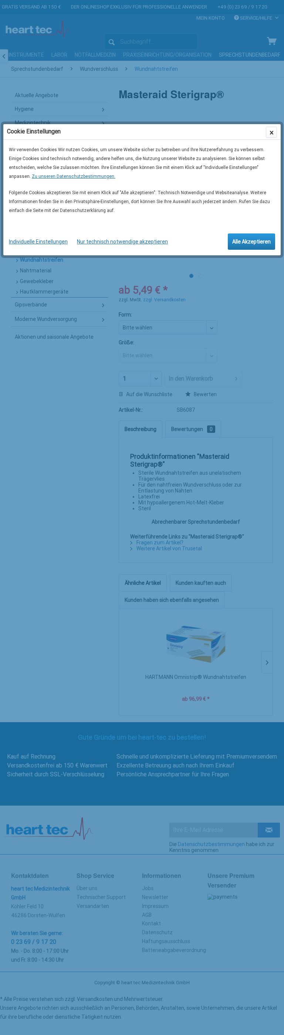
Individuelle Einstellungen (38, 242)
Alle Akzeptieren (251, 242)
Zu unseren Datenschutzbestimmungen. (73, 176)
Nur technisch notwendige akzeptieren (122, 242)
